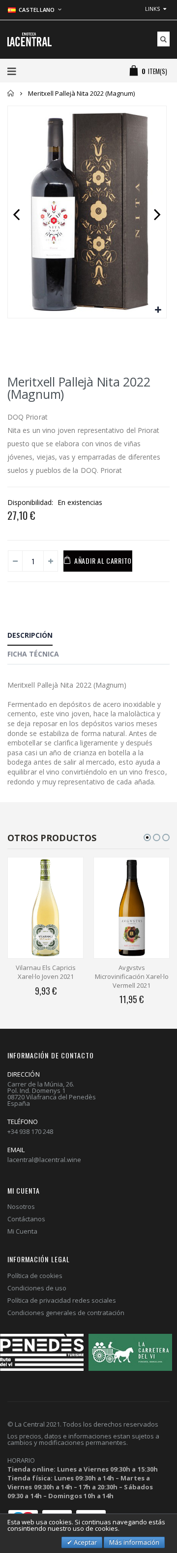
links (152, 8)
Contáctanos (26, 1218)
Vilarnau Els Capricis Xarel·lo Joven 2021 (46, 972)
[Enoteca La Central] (29, 39)
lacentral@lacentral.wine (44, 1159)
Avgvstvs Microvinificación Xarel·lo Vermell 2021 (132, 976)
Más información (134, 1542)
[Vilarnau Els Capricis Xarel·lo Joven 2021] (45, 907)
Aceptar (84, 1542)
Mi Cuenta (22, 1231)
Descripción (30, 635)
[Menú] (11, 71)
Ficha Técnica (33, 654)
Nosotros (21, 1206)
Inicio (11, 93)
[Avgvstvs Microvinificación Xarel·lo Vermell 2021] (131, 907)
